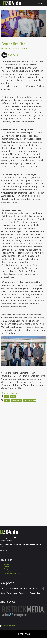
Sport (15, 593)
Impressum (8, 571)
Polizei (9, 593)
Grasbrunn (27, 588)
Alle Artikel (4, 588)
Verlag (6, 569)
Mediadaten (8, 564)
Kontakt (6, 566)
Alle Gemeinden (16, 588)
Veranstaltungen (36, 593)
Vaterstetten (24, 593)
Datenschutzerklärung (12, 574)
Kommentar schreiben (19, 48)
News (13, 397)
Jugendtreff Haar (30, 401)
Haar (6, 397)
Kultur (41, 588)
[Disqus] (23, 434)
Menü (40, 3)
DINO (7, 401)
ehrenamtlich (16, 401)
